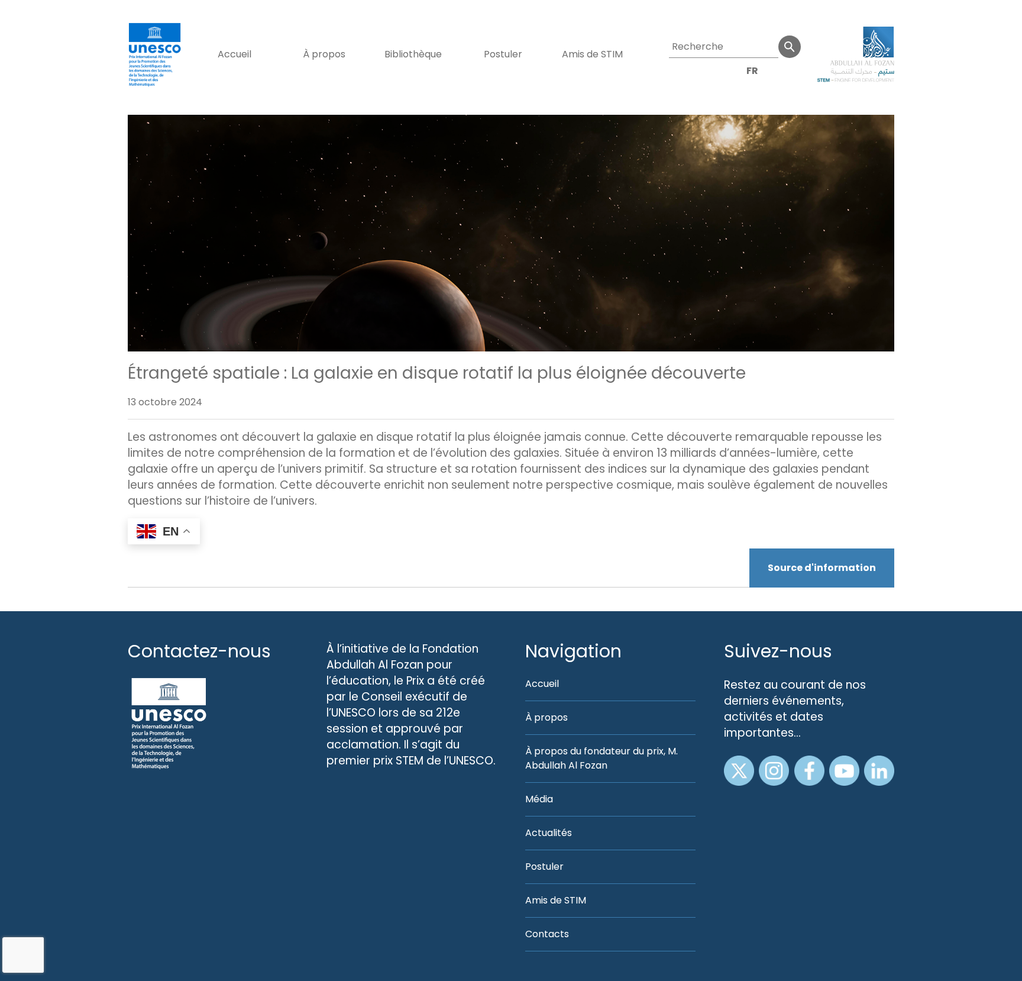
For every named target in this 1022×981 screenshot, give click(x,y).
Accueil (234, 54)
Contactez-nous (199, 651)
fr (752, 71)
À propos (324, 54)
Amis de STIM (592, 54)
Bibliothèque (413, 54)
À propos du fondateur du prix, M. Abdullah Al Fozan (601, 758)
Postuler (503, 54)
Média (539, 799)
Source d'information (822, 568)
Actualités (548, 833)
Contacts (547, 934)
